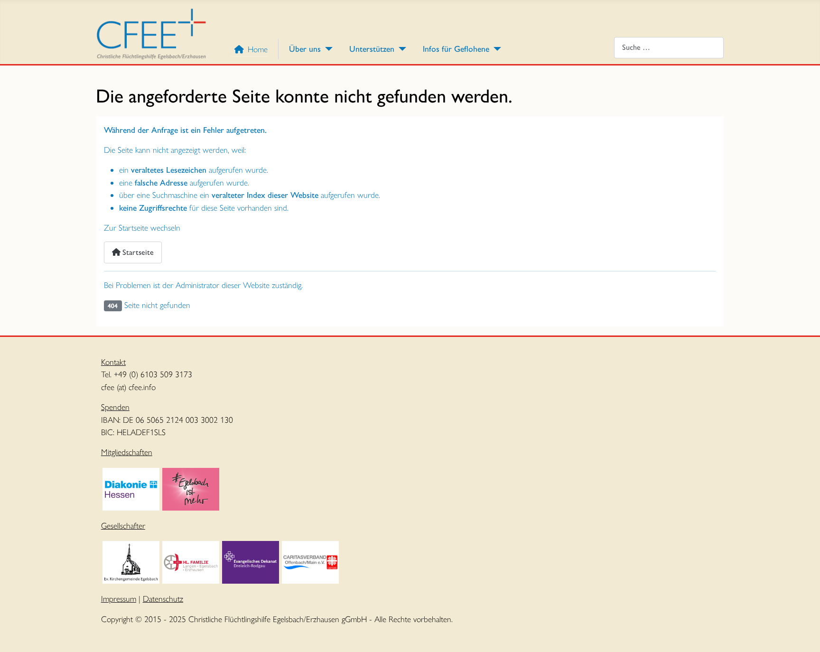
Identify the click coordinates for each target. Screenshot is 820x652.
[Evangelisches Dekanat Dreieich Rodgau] (250, 561)
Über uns (305, 49)
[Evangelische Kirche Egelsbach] (131, 561)
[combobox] (669, 47)
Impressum (118, 599)
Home (258, 49)
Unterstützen (371, 49)
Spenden (115, 407)
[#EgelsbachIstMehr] (191, 488)
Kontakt (113, 362)
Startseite (137, 252)
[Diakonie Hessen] (131, 488)
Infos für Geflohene (456, 49)
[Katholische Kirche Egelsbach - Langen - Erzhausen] (191, 561)
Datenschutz (163, 599)
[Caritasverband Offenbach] (310, 561)
